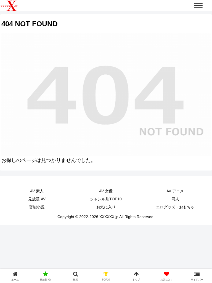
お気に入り (106, 207)
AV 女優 (106, 191)
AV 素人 (37, 191)
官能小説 (36, 207)
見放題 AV (37, 199)
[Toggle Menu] (198, 5)
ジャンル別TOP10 (106, 199)
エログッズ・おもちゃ (175, 207)
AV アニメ (175, 191)
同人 (175, 199)
